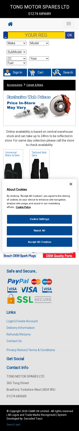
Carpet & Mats (34, 85)
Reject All (39, 230)
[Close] (71, 184)
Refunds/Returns (19, 334)
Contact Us (14, 341)
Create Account (27, 321)
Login (10, 321)
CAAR (31, 411)
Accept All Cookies (39, 241)
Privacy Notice (16, 350)
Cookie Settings (39, 219)
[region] (39, 215)
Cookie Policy (23, 207)
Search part (13, 424)
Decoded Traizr (33, 418)
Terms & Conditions (41, 350)
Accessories (14, 85)
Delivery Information (21, 328)
